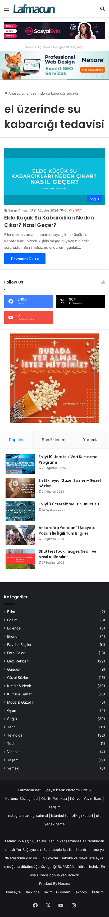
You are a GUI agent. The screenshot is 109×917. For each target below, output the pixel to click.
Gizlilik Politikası (54, 798)
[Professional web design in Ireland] (54, 65)
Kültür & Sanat (19, 694)
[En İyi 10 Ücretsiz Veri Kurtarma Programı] (20, 464)
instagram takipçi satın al (27, 815)
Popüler (16, 439)
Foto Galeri (16, 653)
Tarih (11, 727)
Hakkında (31, 892)
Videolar (14, 752)
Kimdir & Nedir (19, 686)
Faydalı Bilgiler (19, 645)
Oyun (11, 710)
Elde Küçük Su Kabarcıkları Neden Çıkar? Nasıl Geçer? (49, 221)
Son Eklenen (53, 439)
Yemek (13, 768)
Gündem (14, 669)
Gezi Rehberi (18, 661)
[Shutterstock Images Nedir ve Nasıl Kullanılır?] (20, 559)
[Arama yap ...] (102, 10)
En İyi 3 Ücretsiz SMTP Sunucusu (69, 504)
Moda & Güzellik (20, 702)
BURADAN (66, 866)
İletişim (54, 807)
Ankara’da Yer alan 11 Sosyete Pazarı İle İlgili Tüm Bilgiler (67, 530)
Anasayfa (15, 93)
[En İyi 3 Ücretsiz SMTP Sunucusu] (20, 511)
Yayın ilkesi (93, 798)
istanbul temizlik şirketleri (72, 815)
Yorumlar (91, 439)
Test (11, 743)
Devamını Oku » (25, 258)
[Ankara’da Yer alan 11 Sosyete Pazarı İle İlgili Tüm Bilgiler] (20, 535)
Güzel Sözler (17, 677)
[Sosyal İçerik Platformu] (34, 8)
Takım (47, 892)
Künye (75, 798)
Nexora (64, 883)
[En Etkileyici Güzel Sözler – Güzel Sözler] (20, 488)
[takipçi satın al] (54, 30)
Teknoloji (14, 735)
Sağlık (12, 719)
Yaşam (13, 760)
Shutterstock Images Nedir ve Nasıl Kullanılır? (67, 554)
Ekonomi (14, 636)
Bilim (11, 612)
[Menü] (6, 10)
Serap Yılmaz (18, 210)
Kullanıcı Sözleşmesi (21, 798)
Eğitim (12, 620)
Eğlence (14, 628)
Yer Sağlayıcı (26, 849)
